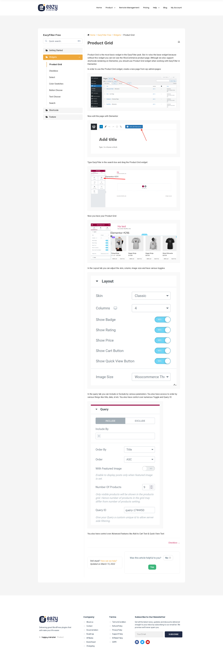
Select (52, 77)
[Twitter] (142, 642)
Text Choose (55, 96)
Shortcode (53, 110)
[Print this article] (179, 42)
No (167, 557)
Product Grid (55, 64)
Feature (52, 117)
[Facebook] (137, 642)
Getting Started (56, 50)
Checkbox (53, 71)
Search (52, 103)
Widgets (53, 57)
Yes (152, 567)
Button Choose (55, 90)
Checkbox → (174, 542)
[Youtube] (148, 642)
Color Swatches (56, 84)
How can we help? (109, 561)
